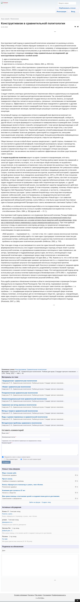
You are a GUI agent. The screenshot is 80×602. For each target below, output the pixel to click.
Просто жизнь (7, 479)
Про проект (38, 595)
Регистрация (61, 11)
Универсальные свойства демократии (14, 524)
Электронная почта (9, 437)
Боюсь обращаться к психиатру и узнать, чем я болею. (22, 484)
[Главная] (4, 2)
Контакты (31, 595)
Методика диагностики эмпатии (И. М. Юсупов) (17, 541)
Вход (73, 11)
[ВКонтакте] (75, 26)
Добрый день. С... (7, 530)
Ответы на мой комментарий (32, 459)
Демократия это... (7, 522)
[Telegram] (77, 26)
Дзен (3, 550)
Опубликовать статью (67, 8)
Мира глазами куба (9, 473)
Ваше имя (6, 433)
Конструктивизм (20, 369)
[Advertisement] (40, 36)
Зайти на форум (34, 502)
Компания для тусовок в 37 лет (13, 490)
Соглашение (47, 595)
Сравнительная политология (37, 369)
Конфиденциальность (59, 595)
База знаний (5, 19)
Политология (15, 19)
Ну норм (4, 539)
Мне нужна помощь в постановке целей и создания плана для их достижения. (31, 496)
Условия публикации (20, 595)
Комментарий (7, 443)
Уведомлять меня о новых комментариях (17, 457)
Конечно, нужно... (7, 514)
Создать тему (46, 502)
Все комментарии (12, 459)
